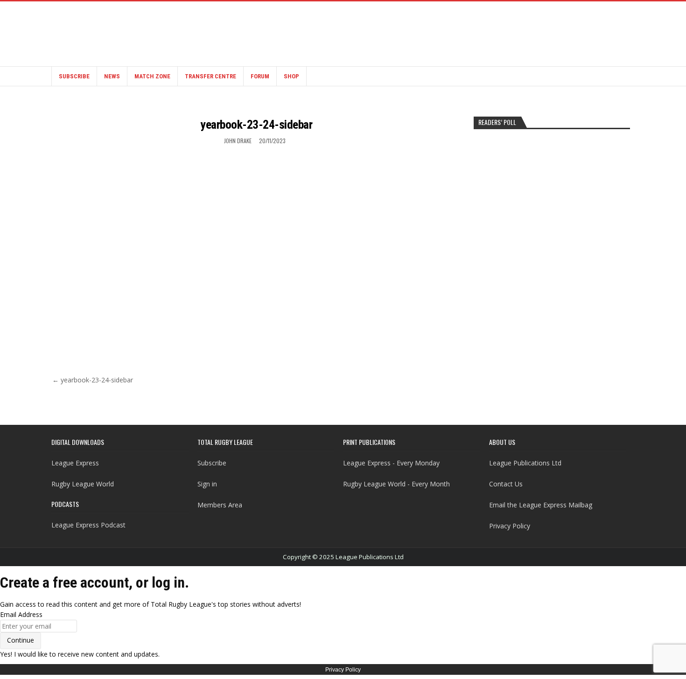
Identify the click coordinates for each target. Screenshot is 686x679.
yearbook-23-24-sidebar (256, 125)
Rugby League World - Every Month (396, 483)
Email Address (21, 614)
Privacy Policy (509, 525)
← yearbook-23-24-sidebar (92, 379)
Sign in (207, 483)
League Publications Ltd (525, 462)
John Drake (238, 141)
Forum (260, 76)
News (112, 76)
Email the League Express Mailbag (540, 504)
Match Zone (152, 76)
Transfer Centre (210, 76)
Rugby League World (82, 483)
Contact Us (506, 483)
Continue (20, 640)
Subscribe (74, 76)
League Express (75, 462)
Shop (291, 76)
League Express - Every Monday (391, 462)
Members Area (219, 504)
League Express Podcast (88, 524)
